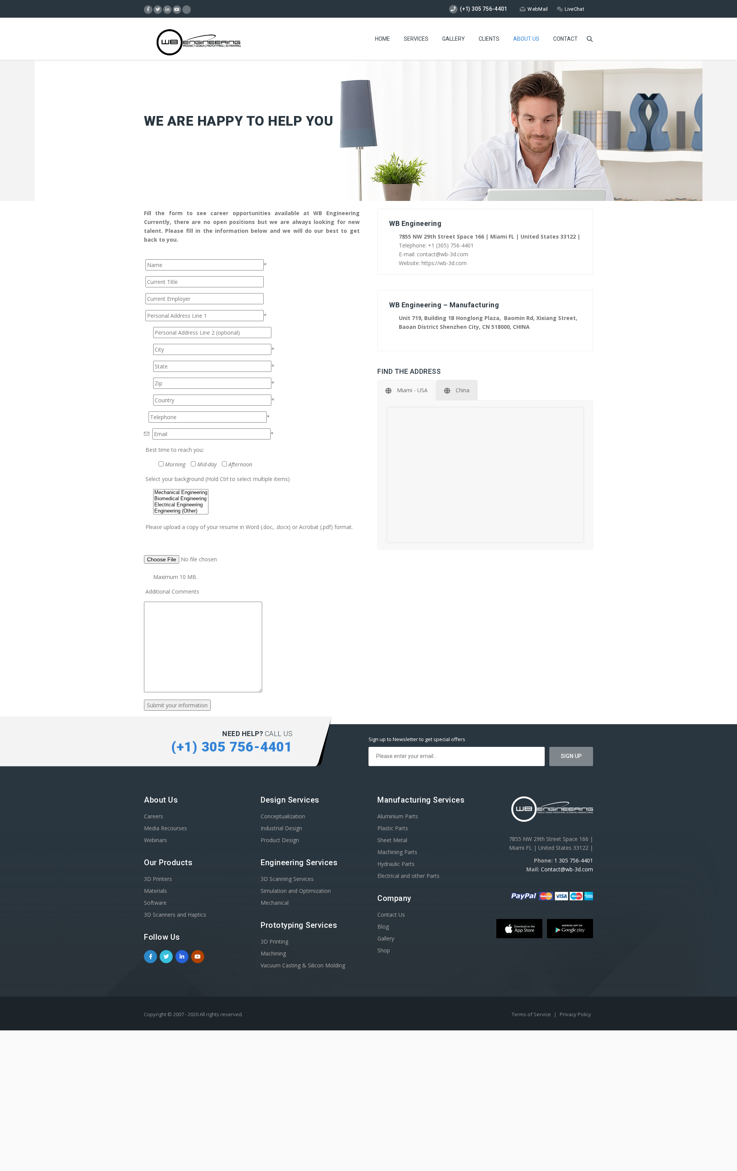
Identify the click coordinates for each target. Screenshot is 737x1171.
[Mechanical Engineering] (181, 492)
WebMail (537, 9)
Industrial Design (281, 828)
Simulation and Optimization (296, 890)
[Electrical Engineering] (181, 505)
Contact (565, 39)
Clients (489, 39)
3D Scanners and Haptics (175, 914)
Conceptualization (283, 816)
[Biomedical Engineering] (181, 499)
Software (155, 902)
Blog (383, 926)
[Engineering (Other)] (181, 511)
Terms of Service (532, 1014)
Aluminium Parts (397, 816)
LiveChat (574, 9)
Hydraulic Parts (396, 863)
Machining (273, 953)
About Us (526, 39)
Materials (155, 890)
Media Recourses (165, 828)
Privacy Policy (575, 1014)
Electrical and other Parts (408, 875)
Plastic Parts (392, 828)
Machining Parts (397, 852)
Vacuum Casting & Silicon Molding (303, 965)
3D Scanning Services (287, 878)
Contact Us (391, 914)
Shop (383, 950)
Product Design (280, 840)
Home (382, 39)
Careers (153, 816)
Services (416, 39)
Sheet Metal (392, 840)
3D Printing (274, 941)
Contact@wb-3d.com (567, 869)
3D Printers (158, 878)
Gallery (453, 39)
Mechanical (275, 902)
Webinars (155, 840)
